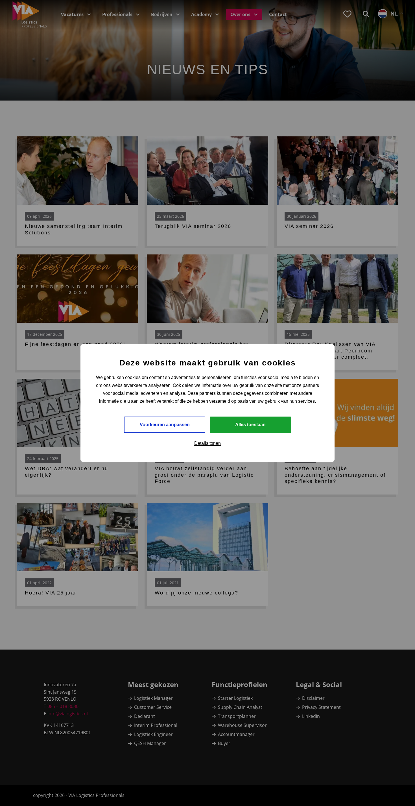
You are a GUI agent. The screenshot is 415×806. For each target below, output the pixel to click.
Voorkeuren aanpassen (165, 424)
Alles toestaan (250, 424)
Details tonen (207, 443)
